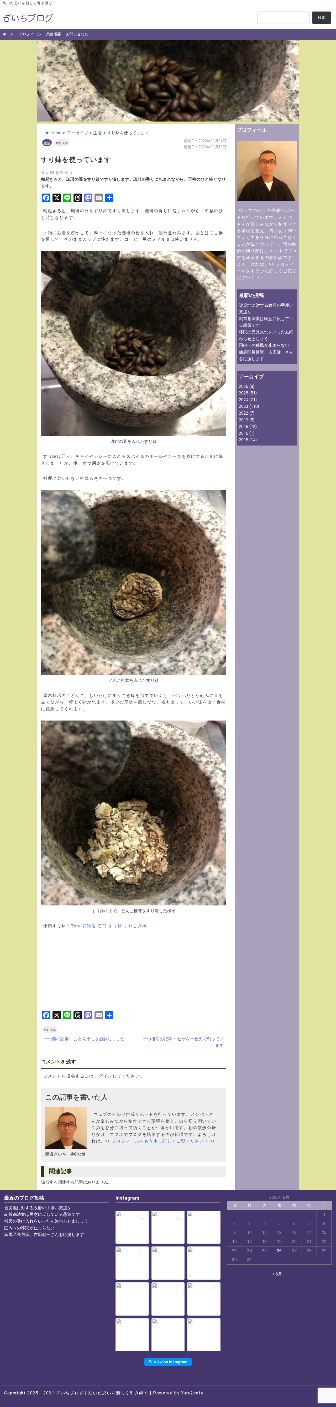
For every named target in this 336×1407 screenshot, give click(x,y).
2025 (243, 393)
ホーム (8, 34)
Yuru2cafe (192, 1392)
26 (279, 1250)
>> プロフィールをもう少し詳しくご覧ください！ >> (160, 1141)
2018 (243, 426)
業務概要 (53, 34)
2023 (243, 406)
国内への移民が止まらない (264, 345)
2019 (243, 419)
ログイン (103, 1076)
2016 (243, 433)
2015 (243, 439)
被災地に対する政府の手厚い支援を (37, 1207)
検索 (321, 17)
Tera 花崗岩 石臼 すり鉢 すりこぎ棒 (109, 926)
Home (55, 132)
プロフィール (30, 34)
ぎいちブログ (70, 1392)
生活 (97, 132)
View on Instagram (170, 1362)
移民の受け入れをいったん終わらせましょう (46, 1221)
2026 (243, 386)
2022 (243, 413)
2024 (243, 399)
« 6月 (277, 1274)
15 (324, 1232)
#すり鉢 (62, 143)
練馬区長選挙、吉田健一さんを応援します (44, 1234)
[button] (132, 1227)
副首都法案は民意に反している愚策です (42, 1214)
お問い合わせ (77, 34)
